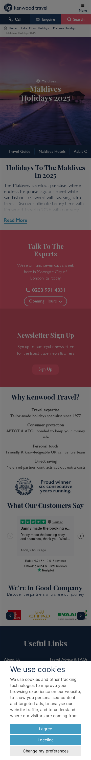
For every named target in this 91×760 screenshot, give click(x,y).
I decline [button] (46, 739)
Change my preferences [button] (46, 750)
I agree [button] (45, 728)
